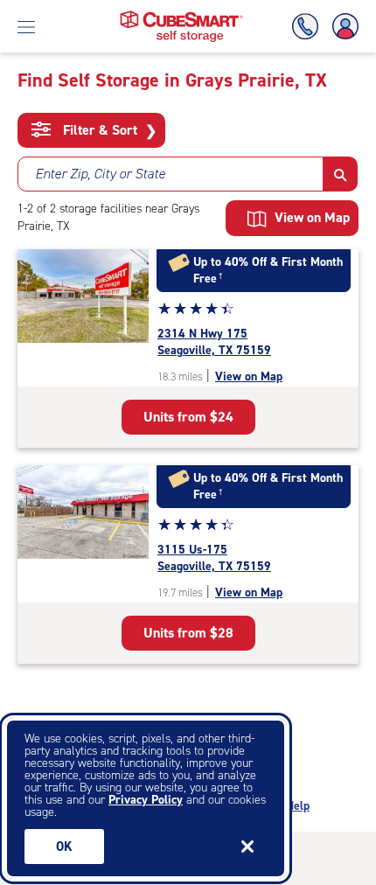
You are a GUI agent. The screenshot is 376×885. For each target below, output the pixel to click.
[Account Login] (342, 26)
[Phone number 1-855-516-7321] (308, 26)
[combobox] (170, 174)
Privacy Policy (145, 799)
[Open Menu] (26, 26)
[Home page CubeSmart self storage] (181, 15)
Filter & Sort (108, 130)
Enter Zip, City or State (100, 173)
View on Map (248, 376)
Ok (64, 846)
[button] (341, 174)
